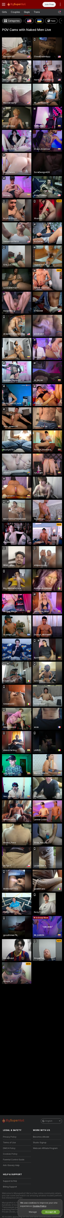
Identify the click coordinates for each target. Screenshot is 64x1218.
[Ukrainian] (39, 20)
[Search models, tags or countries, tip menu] (59, 12)
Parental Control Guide (13, 1160)
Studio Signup (39, 1142)
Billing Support (10, 1187)
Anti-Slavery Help (11, 1165)
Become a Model (41, 1137)
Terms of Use (9, 1142)
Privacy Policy (9, 1137)
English (48, 1121)
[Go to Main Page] (19, 4)
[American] (29, 20)
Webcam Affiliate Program (45, 1148)
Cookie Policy (39, 1206)
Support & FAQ (10, 1181)
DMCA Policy (9, 1148)
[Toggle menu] (3, 4)
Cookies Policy (10, 1154)
